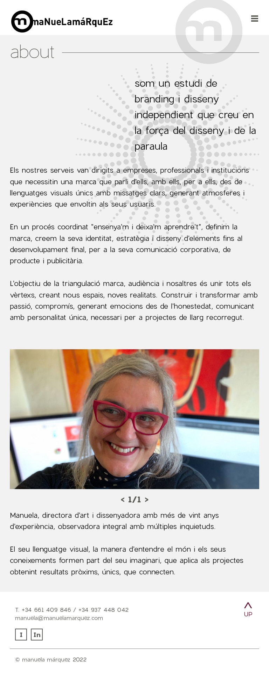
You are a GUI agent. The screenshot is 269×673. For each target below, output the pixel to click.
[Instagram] (22, 638)
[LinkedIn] (37, 638)
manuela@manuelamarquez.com (59, 617)
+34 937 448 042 (103, 609)
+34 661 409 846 (46, 609)
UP (248, 614)
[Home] (129, 31)
